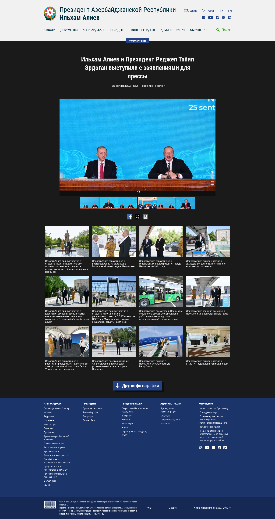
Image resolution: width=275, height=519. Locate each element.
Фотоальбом (50, 481)
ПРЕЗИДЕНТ (117, 30)
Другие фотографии (140, 385)
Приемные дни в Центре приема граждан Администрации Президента (213, 419)
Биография (88, 416)
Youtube (210, 17)
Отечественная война (54, 443)
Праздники (49, 432)
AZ (221, 11)
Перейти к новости (152, 85)
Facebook (217, 17)
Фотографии (127, 423)
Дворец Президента (170, 419)
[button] (212, 144)
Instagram (203, 17)
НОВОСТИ (48, 30)
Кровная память (51, 451)
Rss (229, 17)
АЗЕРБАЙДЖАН (93, 30)
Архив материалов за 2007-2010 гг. (212, 507)
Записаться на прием (210, 426)
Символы (48, 428)
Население (49, 420)
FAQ (149, 507)
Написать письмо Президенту (214, 408)
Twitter (223, 17)
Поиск (226, 30)
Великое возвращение (54, 447)
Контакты (165, 423)
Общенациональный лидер (56, 408)
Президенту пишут (208, 412)
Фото (193, 11)
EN (230, 11)
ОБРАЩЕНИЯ (198, 30)
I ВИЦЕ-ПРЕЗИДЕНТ (142, 30)
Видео (210, 11)
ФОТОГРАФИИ (137, 40)
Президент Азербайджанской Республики (118, 10)
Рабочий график (90, 412)
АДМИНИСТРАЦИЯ (172, 30)
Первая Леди (89, 420)
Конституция (50, 424)
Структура (165, 415)
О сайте (173, 507)
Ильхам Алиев (80, 17)
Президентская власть (94, 408)
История (48, 412)
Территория (49, 416)
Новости (126, 419)
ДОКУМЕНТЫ (69, 30)
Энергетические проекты (56, 455)
